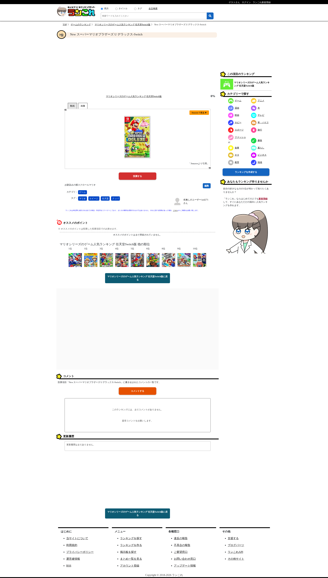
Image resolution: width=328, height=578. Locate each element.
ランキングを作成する (246, 172)
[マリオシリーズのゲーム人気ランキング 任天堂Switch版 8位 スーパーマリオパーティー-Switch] (169, 259)
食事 (237, 147)
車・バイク (263, 122)
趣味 (260, 140)
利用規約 (71, 545)
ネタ (237, 155)
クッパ (115, 198)
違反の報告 (181, 538)
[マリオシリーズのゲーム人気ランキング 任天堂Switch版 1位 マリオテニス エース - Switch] (75, 259)
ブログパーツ (236, 545)
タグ (140, 8)
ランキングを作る (131, 545)
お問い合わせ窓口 (185, 558)
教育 (237, 162)
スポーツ (239, 130)
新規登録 (263, 198)
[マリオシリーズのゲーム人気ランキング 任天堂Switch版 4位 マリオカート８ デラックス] (122, 259)
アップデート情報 (185, 565)
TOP (65, 24)
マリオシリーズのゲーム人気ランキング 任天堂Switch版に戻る (137, 278)
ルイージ (93, 198)
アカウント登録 (129, 565)
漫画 (237, 108)
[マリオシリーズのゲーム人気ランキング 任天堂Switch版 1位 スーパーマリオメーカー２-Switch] (91, 259)
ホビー (238, 122)
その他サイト (236, 558)
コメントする (137, 391)
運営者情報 (73, 558)
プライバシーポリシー (80, 551)
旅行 (260, 130)
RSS (68, 565)
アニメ (261, 100)
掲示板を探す (128, 551)
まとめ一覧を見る (131, 558)
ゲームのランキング (81, 24)
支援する (233, 538)
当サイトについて (77, 538)
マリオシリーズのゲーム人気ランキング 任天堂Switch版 (122, 24)
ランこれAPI (235, 551)
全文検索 (153, 8)
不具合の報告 (182, 545)
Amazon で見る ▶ (199, 113)
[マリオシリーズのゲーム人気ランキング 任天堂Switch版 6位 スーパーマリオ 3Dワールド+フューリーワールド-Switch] (153, 259)
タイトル (123, 8)
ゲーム (82, 192)
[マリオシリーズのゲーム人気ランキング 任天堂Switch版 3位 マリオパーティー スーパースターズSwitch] (106, 259)
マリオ (82, 198)
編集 (206, 185)
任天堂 (105, 198)
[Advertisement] (137, 66)
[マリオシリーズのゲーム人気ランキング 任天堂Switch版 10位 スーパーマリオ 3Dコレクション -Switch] (200, 259)
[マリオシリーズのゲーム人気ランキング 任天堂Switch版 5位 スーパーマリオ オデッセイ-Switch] (138, 259)
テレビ (261, 115)
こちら (175, 210)
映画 (237, 115)
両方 (106, 8)
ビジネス (262, 155)
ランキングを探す (131, 538)
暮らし (261, 147)
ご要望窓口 (181, 551)
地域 (260, 162)
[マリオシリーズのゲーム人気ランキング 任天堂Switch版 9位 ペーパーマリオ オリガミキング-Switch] (184, 259)
